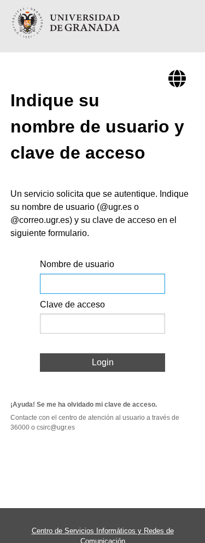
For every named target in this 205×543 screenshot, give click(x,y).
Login (103, 362)
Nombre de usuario (77, 264)
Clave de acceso (72, 304)
